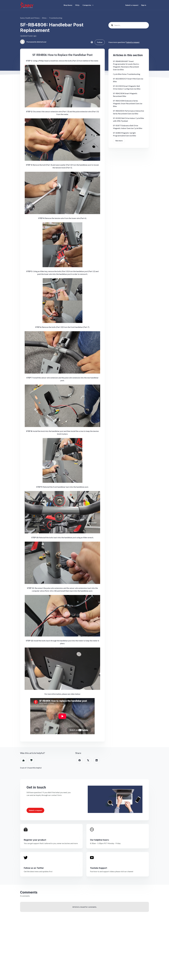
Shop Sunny (68, 5)
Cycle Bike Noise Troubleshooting (126, 74)
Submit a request (131, 5)
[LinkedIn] (96, 760)
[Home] (26, 5)
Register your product (35, 840)
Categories (87, 5)
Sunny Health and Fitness (30, 18)
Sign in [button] (143, 5)
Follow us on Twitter (34, 868)
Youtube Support (98, 868)
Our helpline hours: (99, 840)
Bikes (44, 18)
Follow (99, 42)
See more (119, 141)
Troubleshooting (55, 18)
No (31, 760)
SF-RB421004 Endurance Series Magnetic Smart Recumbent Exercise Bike (127, 103)
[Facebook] (79, 760)
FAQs (77, 5)
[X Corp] (88, 760)
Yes (23, 760)
